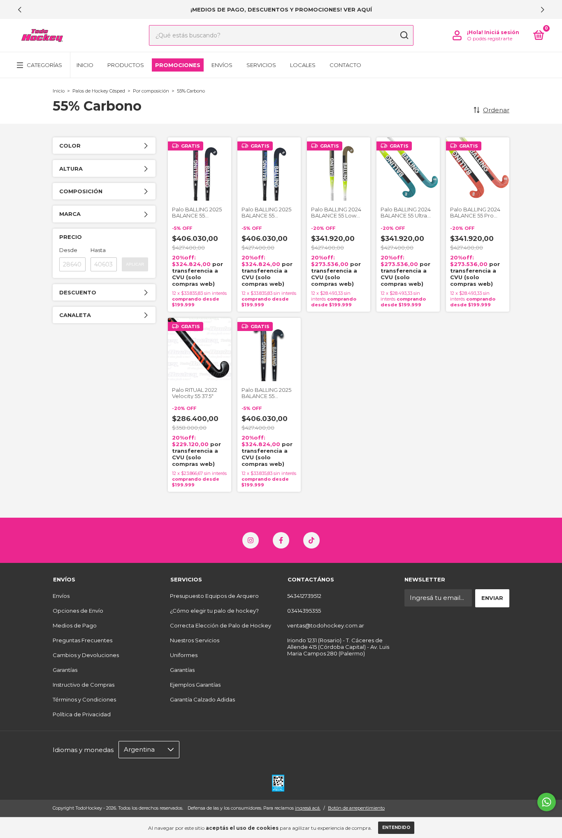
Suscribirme (281, 256)
